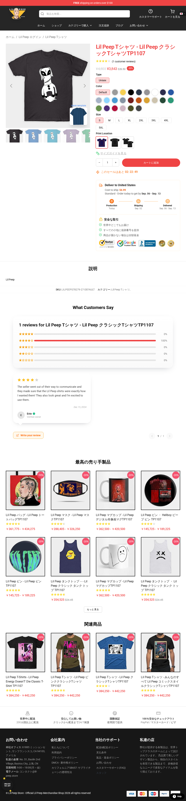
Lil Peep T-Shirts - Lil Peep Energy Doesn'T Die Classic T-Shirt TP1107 (24, 681)
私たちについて (60, 747)
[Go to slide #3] (52, 135)
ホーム (10, 37)
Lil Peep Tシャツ (56, 37)
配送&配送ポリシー (107, 747)
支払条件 (101, 752)
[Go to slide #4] (71, 135)
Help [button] (179, 796)
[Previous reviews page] (152, 436)
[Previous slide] (11, 86)
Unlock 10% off (7, 785)
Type (99, 74)
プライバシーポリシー (64, 757)
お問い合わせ (104, 762)
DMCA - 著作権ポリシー (65, 762)
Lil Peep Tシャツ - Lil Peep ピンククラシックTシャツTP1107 (69, 681)
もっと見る (93, 609)
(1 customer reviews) (124, 61)
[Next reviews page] (169, 436)
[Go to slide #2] (33, 135)
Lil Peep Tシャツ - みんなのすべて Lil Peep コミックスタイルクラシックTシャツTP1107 (160, 681)
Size (98, 114)
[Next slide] (84, 86)
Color (99, 86)
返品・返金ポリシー (107, 757)
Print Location (104, 133)
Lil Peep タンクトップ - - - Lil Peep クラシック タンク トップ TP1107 (69, 586)
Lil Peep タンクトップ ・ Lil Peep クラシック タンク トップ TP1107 (160, 586)
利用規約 (57, 752)
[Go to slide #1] (14, 135)
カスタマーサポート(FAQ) (111, 767)
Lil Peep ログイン (30, 37)
